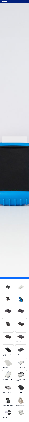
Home (3, 140)
